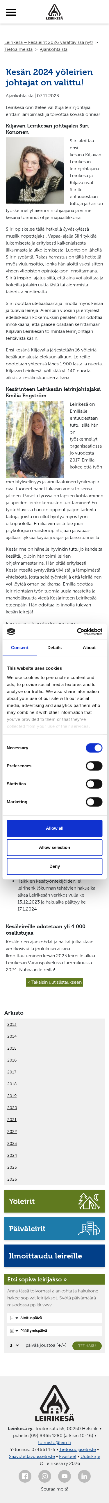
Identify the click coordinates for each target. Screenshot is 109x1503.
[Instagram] (44, 1476)
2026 (12, 1179)
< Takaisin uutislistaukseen (55, 982)
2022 (12, 1131)
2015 (12, 1048)
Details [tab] (54, 647)
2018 (12, 1084)
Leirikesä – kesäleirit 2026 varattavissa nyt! (48, 42)
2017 (11, 1072)
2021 (12, 1119)
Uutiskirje (90, 1456)
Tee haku (87, 1346)
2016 (12, 1060)
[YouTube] (64, 1476)
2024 (12, 1155)
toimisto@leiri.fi (54, 1442)
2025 (12, 1167)
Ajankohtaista (53, 49)
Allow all (54, 828)
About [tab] (89, 647)
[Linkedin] (84, 1476)
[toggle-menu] (11, 12)
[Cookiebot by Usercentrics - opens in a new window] (77, 631)
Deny (54, 866)
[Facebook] (25, 1476)
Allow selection (54, 847)
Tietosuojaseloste (77, 1449)
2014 (12, 1036)
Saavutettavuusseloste (32, 1456)
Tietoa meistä (18, 49)
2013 (12, 1024)
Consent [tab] (19, 647)
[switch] (94, 766)
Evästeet (67, 1456)
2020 (12, 1107)
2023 (12, 1143)
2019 (12, 1095)
